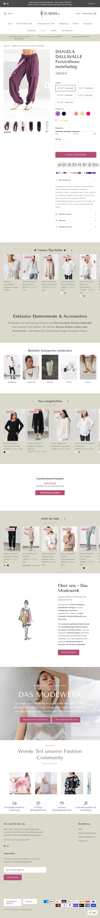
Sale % (43, 30)
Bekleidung (64, 23)
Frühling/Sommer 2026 (46, 23)
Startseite (7, 46)
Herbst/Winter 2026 (24, 23)
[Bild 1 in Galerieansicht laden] (27, 84)
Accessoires (87, 23)
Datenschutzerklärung (87, 833)
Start (10, 23)
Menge (58, 139)
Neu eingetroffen (50, 401)
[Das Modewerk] (50, 14)
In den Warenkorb (75, 154)
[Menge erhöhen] (67, 144)
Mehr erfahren (68, 652)
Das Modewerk (67, 30)
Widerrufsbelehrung (86, 837)
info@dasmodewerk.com (31, 835)
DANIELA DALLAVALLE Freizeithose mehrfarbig (28, 46)
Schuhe (75, 23)
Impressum (82, 841)
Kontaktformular (32, 832)
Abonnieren (13, 877)
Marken (53, 30)
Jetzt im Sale (50, 518)
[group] (20, 783)
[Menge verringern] (57, 144)
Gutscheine (31, 30)
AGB (80, 829)
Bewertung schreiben (50, 492)
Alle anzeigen (50, 405)
